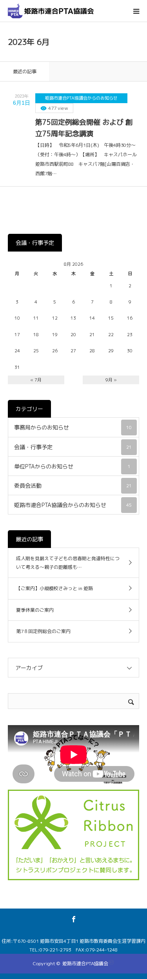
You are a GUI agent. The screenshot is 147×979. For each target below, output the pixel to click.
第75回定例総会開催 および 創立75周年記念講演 (83, 128)
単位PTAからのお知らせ (72, 466)
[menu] (136, 11)
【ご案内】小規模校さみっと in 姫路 (54, 588)
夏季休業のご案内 (35, 610)
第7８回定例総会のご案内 (43, 631)
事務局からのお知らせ (73, 427)
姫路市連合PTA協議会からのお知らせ (81, 98)
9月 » (111, 380)
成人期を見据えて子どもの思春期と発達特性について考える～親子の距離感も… (68, 562)
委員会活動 (73, 485)
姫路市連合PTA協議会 (85, 963)
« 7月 (36, 380)
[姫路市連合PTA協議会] (51, 11)
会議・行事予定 (73, 447)
